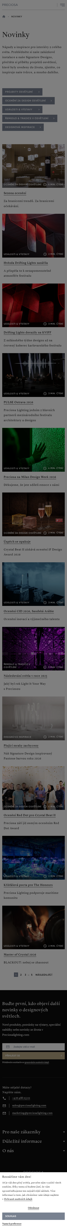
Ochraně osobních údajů (18, 1199)
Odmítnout (33, 1207)
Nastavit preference (11, 1223)
